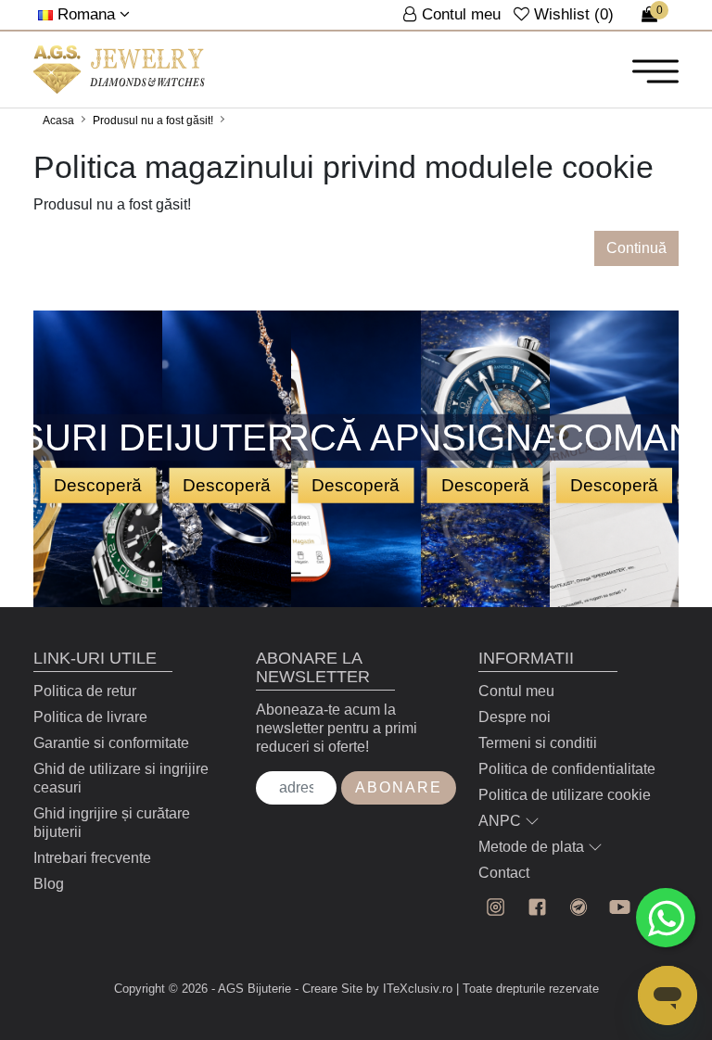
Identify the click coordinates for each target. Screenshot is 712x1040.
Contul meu (516, 691)
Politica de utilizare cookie (564, 795)
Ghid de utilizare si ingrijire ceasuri (121, 778)
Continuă (636, 248)
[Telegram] (579, 907)
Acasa (58, 120)
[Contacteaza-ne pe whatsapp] (665, 917)
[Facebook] (537, 907)
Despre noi (514, 717)
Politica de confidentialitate (566, 769)
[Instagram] (495, 907)
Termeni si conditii (537, 743)
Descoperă (98, 484)
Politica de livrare (90, 717)
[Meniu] (655, 70)
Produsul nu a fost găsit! (153, 120)
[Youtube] (620, 907)
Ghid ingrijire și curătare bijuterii (111, 822)
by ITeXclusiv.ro (409, 989)
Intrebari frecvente (92, 858)
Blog (48, 884)
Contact (503, 873)
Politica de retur (84, 691)
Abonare (398, 787)
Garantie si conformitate (111, 743)
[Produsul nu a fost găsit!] (119, 69)
